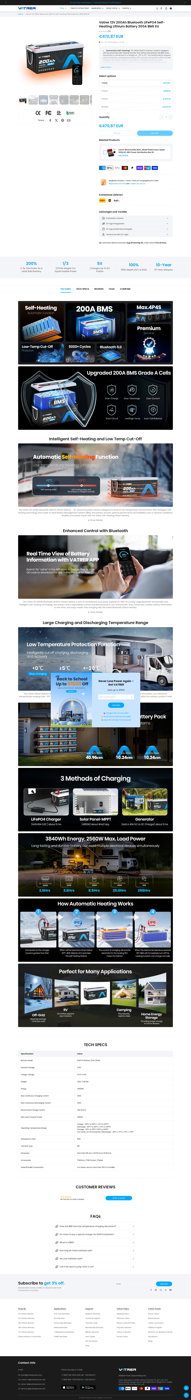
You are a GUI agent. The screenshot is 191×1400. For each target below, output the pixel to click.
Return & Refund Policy (126, 1323)
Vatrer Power (91, 1398)
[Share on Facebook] (50, 120)
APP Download (91, 1341)
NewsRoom (153, 1336)
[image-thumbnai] (23, 100)
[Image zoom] (55, 57)
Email (118, 1284)
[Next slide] (185, 3)
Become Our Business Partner (160, 1332)
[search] (157, 8)
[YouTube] (170, 1289)
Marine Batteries (60, 1327)
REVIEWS (99, 289)
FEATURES (66, 289)
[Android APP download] (88, 1387)
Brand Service (153, 1318)
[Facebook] (151, 1289)
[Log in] (161, 8)
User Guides (90, 1336)
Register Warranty (92, 1314)
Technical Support (92, 1318)
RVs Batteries (59, 1318)
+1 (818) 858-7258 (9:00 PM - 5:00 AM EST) (78, 1379)
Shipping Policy (123, 1314)
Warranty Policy (123, 1318)
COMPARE (125, 289)
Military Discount (92, 1332)
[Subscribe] (131, 697)
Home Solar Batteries (63, 1323)
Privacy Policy (122, 1336)
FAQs (87, 1345)
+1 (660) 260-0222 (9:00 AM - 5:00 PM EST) (78, 1375)
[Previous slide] (6, 3)
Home (20, 14)
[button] (117, 133)
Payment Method (124, 1327)
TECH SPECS (82, 289)
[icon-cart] (166, 8)
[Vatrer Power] (127, 1370)
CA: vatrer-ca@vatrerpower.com (32, 1379)
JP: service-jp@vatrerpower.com (31, 1388)
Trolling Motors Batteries (64, 1332)
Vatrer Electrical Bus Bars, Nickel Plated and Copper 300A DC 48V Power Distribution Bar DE (141, 151)
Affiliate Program (155, 1327)
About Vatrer (153, 1314)
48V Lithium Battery (26, 1327)
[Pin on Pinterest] (62, 120)
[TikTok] (165, 1289)
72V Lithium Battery (26, 1332)
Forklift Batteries (60, 1336)
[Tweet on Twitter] (56, 120)
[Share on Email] (69, 120)
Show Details (96, 520)
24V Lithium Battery (26, 1318)
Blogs (150, 1341)
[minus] (161, 117)
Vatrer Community (156, 1323)
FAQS (112, 289)
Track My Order (91, 1323)
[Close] (138, 675)
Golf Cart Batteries (62, 1314)
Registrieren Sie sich (117, 183)
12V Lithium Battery (26, 1314)
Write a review (119, 1198)
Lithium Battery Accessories (29, 1336)
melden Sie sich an (137, 183)
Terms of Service (124, 1332)
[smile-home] (186, 1387)
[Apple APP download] (68, 1387)
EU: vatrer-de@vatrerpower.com (31, 1384)
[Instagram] (160, 1289)
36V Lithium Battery (26, 1323)
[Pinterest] (155, 1289)
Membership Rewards (94, 1327)
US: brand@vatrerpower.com (30, 1375)
